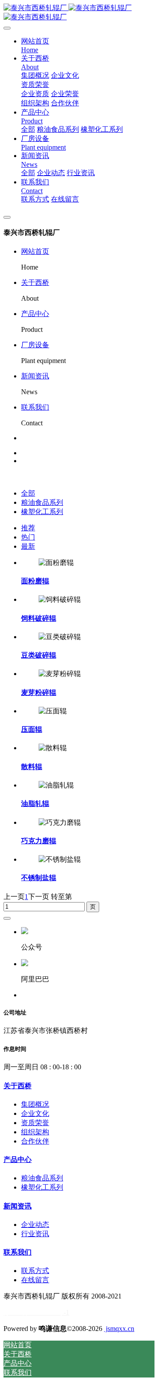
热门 (28, 537)
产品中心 (35, 313)
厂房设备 (35, 345)
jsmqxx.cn (119, 1328)
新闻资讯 (35, 376)
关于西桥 (35, 282)
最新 (28, 546)
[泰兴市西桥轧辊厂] (79, 13)
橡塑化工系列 (42, 511)
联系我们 (35, 407)
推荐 (28, 528)
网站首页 (35, 251)
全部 (28, 129)
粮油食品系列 (42, 502)
